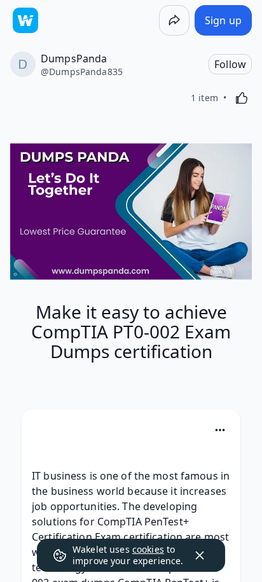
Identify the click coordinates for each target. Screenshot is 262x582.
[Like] (241, 98)
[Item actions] (220, 430)
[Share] (174, 20)
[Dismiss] (200, 555)
